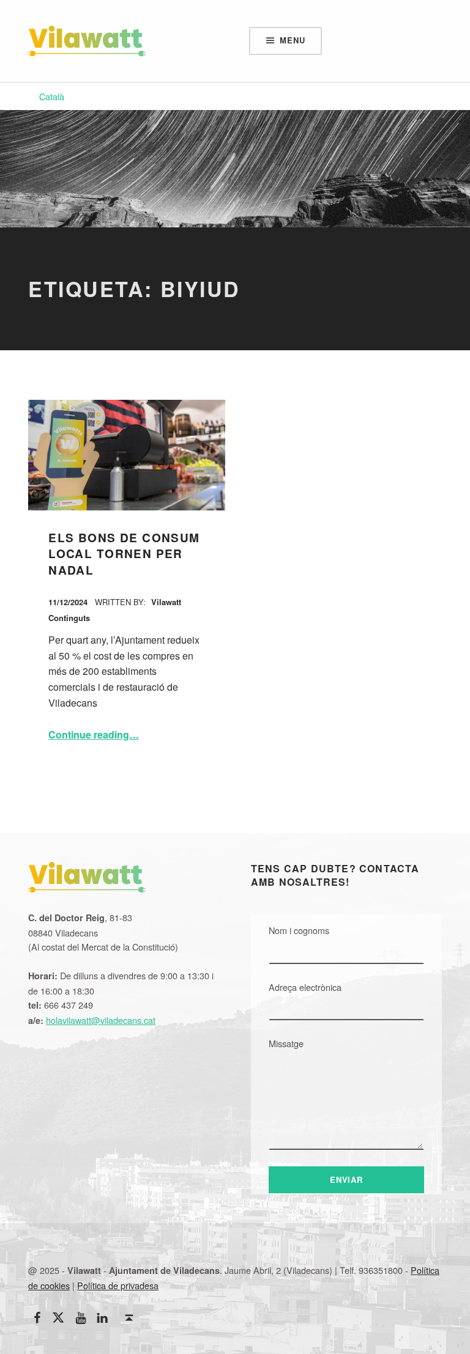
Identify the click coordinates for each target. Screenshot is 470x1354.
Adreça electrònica (305, 987)
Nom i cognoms (299, 930)
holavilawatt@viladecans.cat (100, 1020)
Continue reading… (93, 734)
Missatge (286, 1043)
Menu (292, 40)
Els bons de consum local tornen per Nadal (124, 553)
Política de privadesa (118, 1285)
